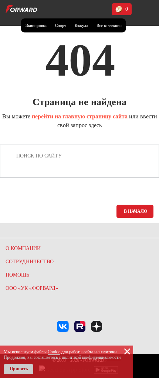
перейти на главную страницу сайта (80, 116)
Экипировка (36, 25)
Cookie (54, 351)
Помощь (17, 275)
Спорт (60, 25)
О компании (23, 248)
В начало (135, 211)
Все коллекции (109, 25)
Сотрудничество (30, 261)
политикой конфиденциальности (91, 357)
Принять (19, 368)
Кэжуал (81, 25)
